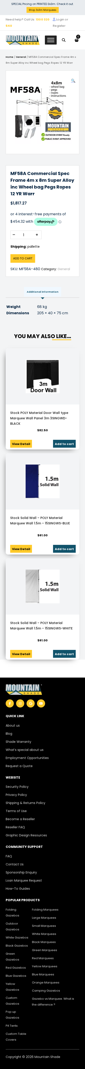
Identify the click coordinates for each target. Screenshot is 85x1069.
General (21, 57)
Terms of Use (16, 811)
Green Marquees (44, 950)
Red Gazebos (16, 968)
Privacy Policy (16, 795)
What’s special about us (25, 750)
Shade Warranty (18, 741)
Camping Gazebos (46, 990)
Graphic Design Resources (26, 835)
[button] (73, 81)
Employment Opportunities (27, 758)
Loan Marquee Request (24, 880)
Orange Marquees (45, 982)
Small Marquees (44, 926)
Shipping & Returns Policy (25, 803)
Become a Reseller (20, 819)
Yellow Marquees (44, 966)
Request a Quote (19, 766)
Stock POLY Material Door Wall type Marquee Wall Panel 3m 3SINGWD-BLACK (39, 418)
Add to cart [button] (64, 444)
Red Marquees (43, 958)
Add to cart (22, 258)
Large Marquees (44, 918)
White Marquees (44, 934)
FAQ (9, 856)
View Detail (21, 444)
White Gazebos (17, 937)
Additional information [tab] (42, 292)
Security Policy (17, 786)
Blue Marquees (43, 974)
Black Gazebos (17, 945)
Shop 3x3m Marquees (42, 10)
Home (9, 57)
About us (13, 725)
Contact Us (15, 864)
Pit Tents (12, 1026)
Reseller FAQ (15, 827)
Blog (9, 733)
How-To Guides (18, 888)
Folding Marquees (45, 909)
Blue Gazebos (16, 976)
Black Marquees (44, 942)
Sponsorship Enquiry (21, 872)
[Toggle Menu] (50, 40)
